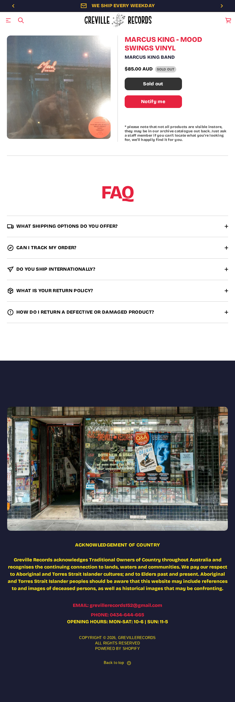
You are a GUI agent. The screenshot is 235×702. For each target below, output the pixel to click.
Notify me (153, 101)
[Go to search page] (21, 20)
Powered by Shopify (117, 649)
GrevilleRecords (137, 638)
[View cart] (228, 20)
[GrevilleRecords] (118, 20)
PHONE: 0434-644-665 (117, 615)
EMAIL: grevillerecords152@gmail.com (117, 605)
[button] (21, 20)
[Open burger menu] (8, 20)
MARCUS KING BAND (150, 57)
